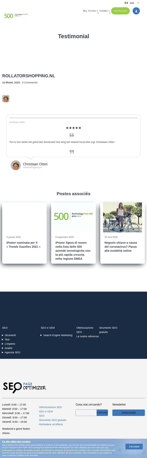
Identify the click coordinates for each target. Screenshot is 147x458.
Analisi (8, 348)
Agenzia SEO (12, 352)
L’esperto (10, 343)
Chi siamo (92, 11)
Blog (85, 11)
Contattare (103, 11)
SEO (5, 327)
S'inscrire (128, 412)
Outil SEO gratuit (120, 11)
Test (7, 339)
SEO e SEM (48, 327)
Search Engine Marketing (57, 335)
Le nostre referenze (87, 336)
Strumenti (10, 335)
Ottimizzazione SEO (50, 407)
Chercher (102, 412)
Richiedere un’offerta (51, 424)
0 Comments (30, 82)
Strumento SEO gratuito (52, 420)
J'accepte (134, 446)
